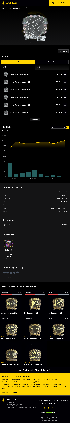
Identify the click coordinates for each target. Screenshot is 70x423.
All (67, 127)
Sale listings (5, 56)
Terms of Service (50, 400)
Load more (35, 119)
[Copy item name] (27, 8)
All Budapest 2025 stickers (33, 370)
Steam (3, 131)
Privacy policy (48, 403)
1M (55, 127)
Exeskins (10, 131)
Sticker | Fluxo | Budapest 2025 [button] (13, 8)
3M (58, 127)
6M (61, 127)
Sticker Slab (52, 62)
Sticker (18, 62)
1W (52, 127)
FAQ (40, 400)
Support (66, 400)
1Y (64, 127)
